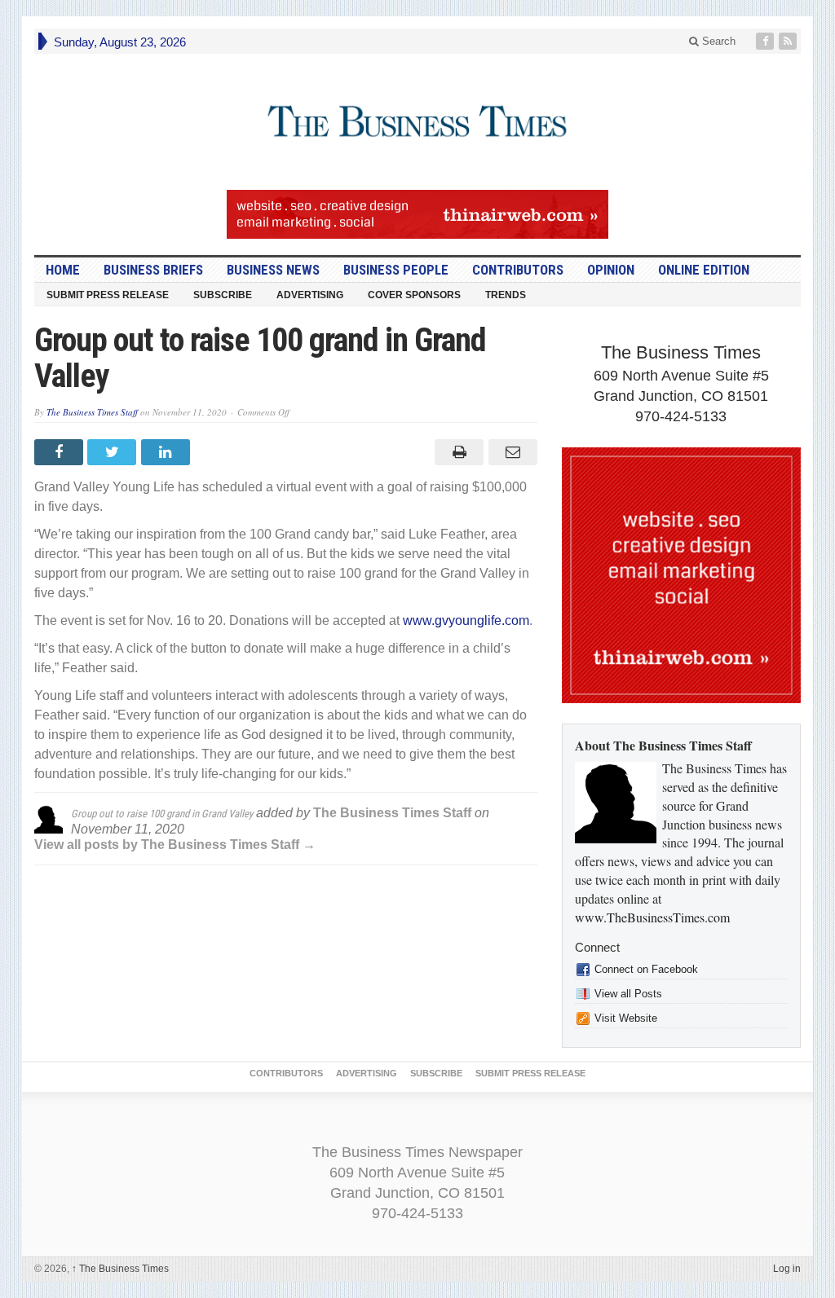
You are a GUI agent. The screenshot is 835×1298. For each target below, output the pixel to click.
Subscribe (222, 295)
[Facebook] (766, 41)
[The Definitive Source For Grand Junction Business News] (417, 122)
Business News (273, 270)
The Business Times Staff (92, 412)
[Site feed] (789, 41)
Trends (505, 295)
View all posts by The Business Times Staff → (175, 844)
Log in (787, 1268)
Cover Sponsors (414, 295)
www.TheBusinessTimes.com (652, 917)
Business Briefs (153, 270)
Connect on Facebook (646, 969)
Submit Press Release (107, 295)
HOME (63, 270)
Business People (395, 270)
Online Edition (703, 270)
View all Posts (628, 994)
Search (717, 41)
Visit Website (625, 1018)
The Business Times (120, 1268)
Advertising (309, 295)
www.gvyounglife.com (466, 620)
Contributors (517, 270)
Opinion (610, 270)
